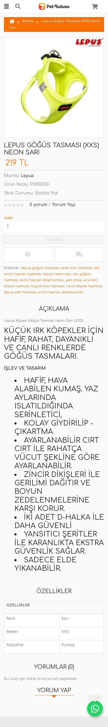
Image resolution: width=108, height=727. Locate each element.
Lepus (27, 175)
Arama (28, 21)
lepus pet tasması (20, 292)
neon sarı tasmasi (76, 268)
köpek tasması (16, 286)
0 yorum (38, 204)
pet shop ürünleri (82, 280)
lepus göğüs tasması (39, 268)
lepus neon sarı (57, 274)
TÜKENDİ (54, 240)
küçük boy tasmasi (47, 286)
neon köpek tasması (84, 286)
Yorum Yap (63, 204)
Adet (8, 218)
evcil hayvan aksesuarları (61, 292)
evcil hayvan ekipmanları (42, 280)
